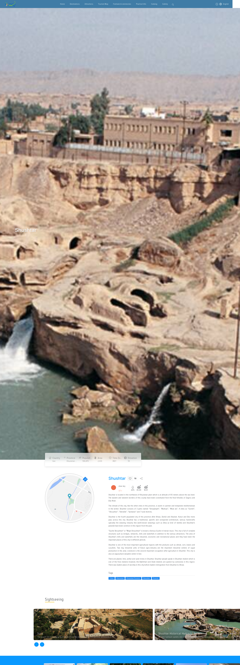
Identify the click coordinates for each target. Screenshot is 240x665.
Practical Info (141, 4)
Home (62, 4)
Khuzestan (120, 578)
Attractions (89, 4)
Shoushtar (146, 578)
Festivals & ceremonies (122, 4)
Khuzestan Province (133, 578)
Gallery (165, 4)
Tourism (155, 578)
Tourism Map (103, 4)
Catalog (154, 4)
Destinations (75, 4)
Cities (112, 578)
